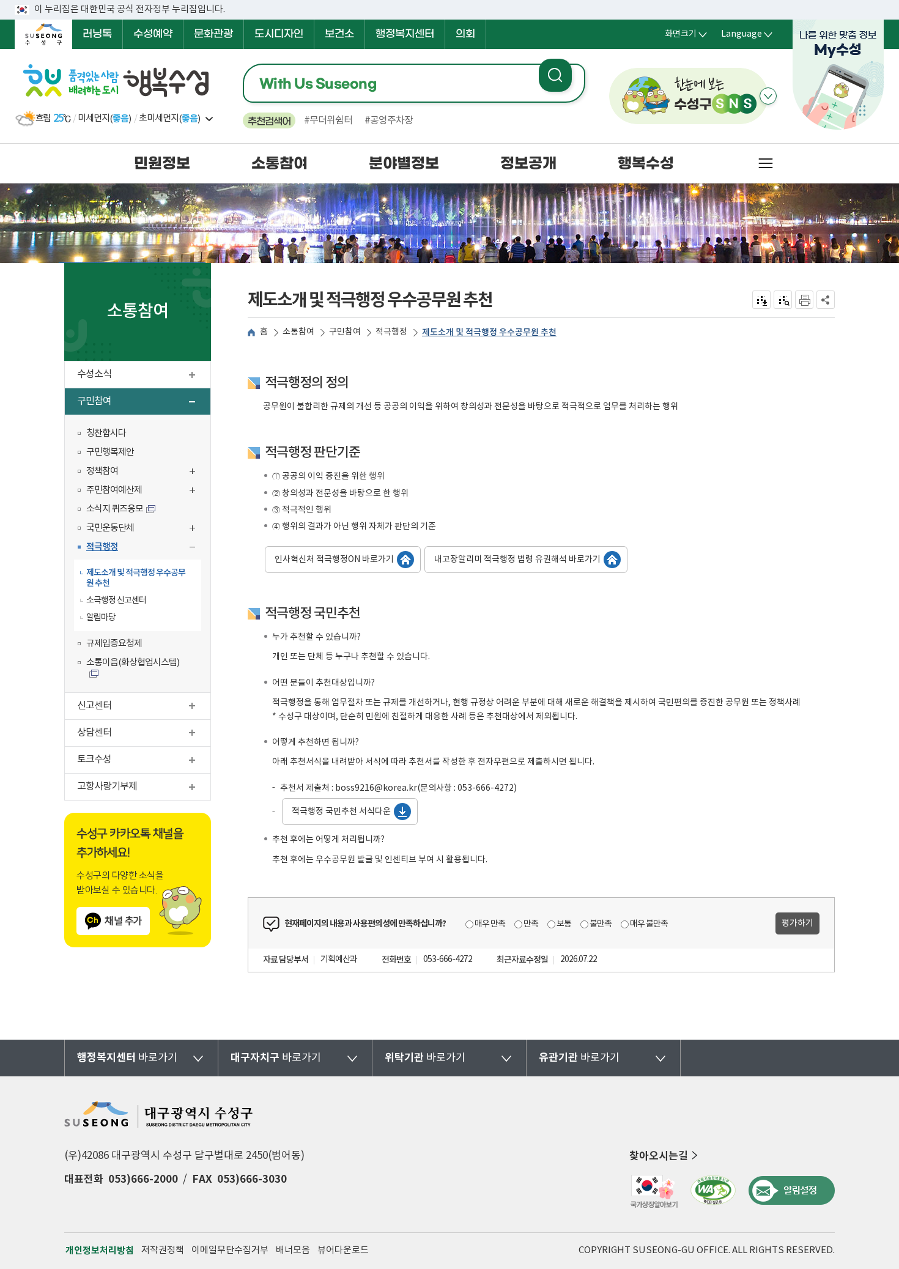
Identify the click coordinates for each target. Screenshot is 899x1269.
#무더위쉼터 (328, 120)
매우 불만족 (649, 924)
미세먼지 (93, 118)
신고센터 (143, 707)
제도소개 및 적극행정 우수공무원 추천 (135, 578)
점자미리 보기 (783, 300)
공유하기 (826, 300)
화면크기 (681, 34)
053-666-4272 (447, 959)
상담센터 (143, 734)
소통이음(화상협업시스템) (132, 662)
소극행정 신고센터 (116, 600)
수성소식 (143, 376)
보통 (564, 924)
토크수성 (143, 761)
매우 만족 (490, 924)
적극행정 (143, 548)
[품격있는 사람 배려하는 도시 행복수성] (117, 81)
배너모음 (293, 1250)
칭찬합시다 (106, 433)
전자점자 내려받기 (762, 300)
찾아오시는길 (658, 1156)
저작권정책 (162, 1250)
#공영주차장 (388, 120)
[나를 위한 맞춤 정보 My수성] (838, 75)
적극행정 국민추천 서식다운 (341, 811)
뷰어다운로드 (343, 1250)
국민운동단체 (143, 529)
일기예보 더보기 (209, 119)
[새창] (653, 1190)
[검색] (555, 75)
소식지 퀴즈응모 (114, 509)
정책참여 (143, 472)
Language (741, 34)
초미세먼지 (159, 118)
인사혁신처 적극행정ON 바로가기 (334, 559)
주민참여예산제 (143, 491)
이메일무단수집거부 (229, 1250)
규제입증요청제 (114, 643)
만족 (530, 924)
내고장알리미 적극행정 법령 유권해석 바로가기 (517, 559)
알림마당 (101, 618)
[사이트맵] (765, 163)
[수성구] (43, 34)
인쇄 (804, 300)
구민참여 (141, 403)
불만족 (601, 924)
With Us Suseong (318, 84)
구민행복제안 (110, 452)
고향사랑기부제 (143, 788)
